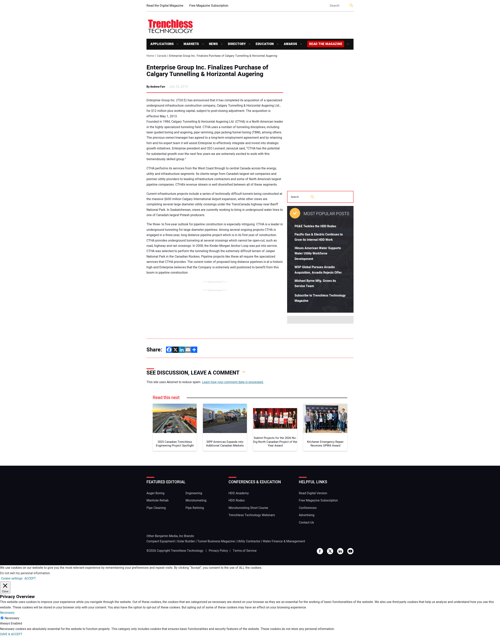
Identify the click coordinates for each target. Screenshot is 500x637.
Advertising (306, 515)
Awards (290, 44)
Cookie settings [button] (11, 578)
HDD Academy (239, 493)
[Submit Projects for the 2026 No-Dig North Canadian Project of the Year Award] (275, 418)
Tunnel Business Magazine (216, 541)
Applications (162, 44)
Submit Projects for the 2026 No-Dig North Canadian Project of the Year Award (275, 442)
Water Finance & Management (284, 541)
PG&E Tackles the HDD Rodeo (315, 226)
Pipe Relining (195, 508)
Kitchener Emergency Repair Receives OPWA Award (325, 444)
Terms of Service (245, 550)
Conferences (308, 508)
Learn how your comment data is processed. (233, 382)
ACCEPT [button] (30, 578)
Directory (237, 44)
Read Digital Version (313, 493)
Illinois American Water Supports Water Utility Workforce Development (318, 253)
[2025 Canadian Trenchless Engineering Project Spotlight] (175, 418)
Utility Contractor (248, 541)
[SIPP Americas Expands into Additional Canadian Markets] (225, 418)
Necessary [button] (7, 612)
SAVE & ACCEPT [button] (11, 634)
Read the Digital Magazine (164, 5)
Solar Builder (186, 541)
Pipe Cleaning (156, 508)
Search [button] (352, 5)
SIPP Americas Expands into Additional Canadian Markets (225, 444)
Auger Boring (155, 493)
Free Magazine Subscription (208, 5)
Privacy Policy (218, 550)
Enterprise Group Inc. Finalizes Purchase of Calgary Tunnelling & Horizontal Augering (207, 70)
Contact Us (306, 522)
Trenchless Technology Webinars (252, 515)
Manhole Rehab (157, 500)
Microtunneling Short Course (248, 508)
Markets (191, 44)
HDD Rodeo (237, 500)
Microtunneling (196, 500)
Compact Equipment (160, 541)
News (213, 44)
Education (265, 44)
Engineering (194, 493)
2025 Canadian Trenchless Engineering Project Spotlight (175, 444)
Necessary (12, 618)
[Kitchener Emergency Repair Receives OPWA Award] (325, 418)
